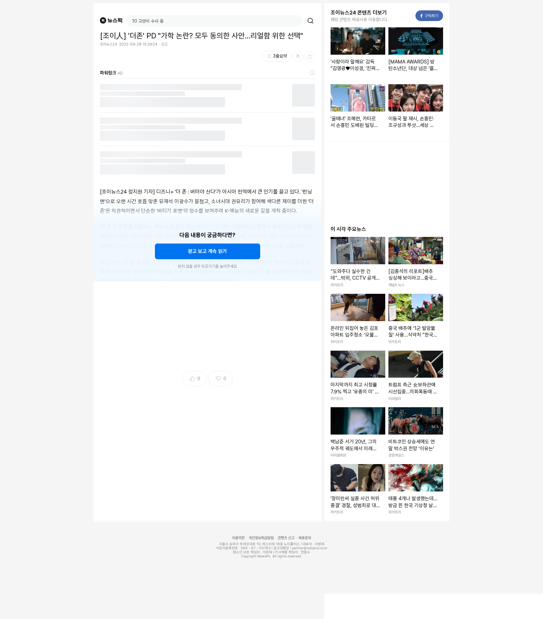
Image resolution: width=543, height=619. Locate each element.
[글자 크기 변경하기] (297, 56)
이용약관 (238, 538)
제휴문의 (305, 538)
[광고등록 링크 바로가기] (312, 72)
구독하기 (429, 16)
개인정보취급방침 (261, 538)
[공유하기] (309, 56)
